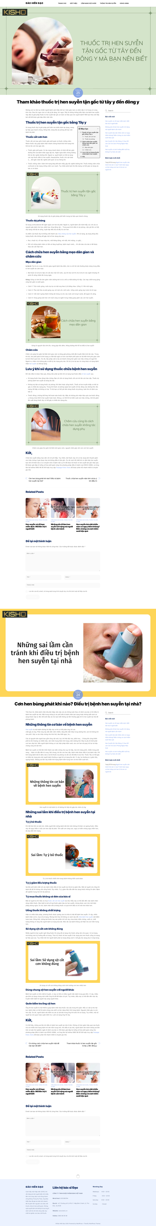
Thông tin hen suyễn (108, 3)
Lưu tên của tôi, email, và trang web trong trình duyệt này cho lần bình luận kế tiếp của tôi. (58, 591)
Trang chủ (62, 3)
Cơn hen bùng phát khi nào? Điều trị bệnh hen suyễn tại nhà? (45, 479)
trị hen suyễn (86, 374)
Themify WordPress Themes (92, 1223)
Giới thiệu (73, 3)
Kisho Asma (124, 3)
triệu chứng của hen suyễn (67, 234)
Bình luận (31, 553)
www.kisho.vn (63, 1211)
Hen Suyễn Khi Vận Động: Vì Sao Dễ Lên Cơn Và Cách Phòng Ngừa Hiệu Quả (117, 143)
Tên (28, 577)
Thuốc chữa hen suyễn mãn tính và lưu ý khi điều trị (81, 479)
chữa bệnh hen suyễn (85, 917)
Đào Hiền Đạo (61, 1223)
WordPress (79, 1223)
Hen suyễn (29, 729)
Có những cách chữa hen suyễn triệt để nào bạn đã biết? (44, 1044)
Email (67, 577)
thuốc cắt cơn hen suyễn (56, 901)
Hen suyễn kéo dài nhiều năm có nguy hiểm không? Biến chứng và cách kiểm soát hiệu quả (88, 527)
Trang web (30, 585)
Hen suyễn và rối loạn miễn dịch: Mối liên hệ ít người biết (36, 526)
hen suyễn (32, 364)
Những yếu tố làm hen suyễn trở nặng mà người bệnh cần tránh (62, 526)
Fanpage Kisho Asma (63, 467)
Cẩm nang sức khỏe (88, 3)
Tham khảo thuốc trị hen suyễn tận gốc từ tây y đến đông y (78, 102)
